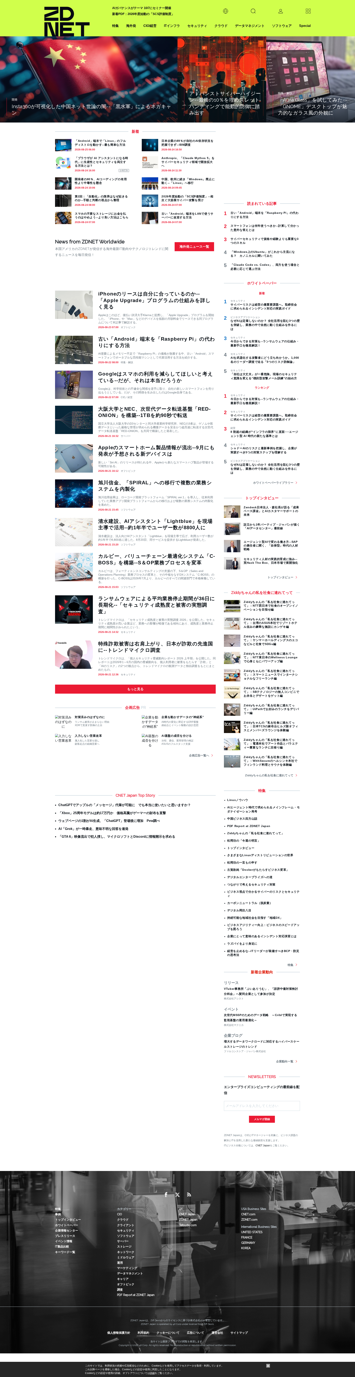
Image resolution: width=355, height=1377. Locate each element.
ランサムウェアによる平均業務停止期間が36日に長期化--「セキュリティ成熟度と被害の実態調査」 (156, 605)
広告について (195, 1332)
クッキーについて (168, 1332)
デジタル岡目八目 (239, 910)
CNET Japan (263, 1145)
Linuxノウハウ (237, 800)
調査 (120, 1289)
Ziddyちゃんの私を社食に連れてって (269, 775)
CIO (119, 1214)
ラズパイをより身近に (242, 943)
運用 (120, 1262)
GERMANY (248, 1242)
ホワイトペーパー (66, 1225)
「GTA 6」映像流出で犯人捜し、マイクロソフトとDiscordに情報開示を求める (116, 836)
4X (181, 1209)
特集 (115, 25)
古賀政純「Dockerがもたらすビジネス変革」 (258, 869)
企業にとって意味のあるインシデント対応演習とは (262, 936)
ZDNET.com (249, 1219)
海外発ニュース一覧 (194, 247)
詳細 (152, 1373)
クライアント (125, 1225)
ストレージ (124, 1246)
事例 (58, 1214)
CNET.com (248, 1214)
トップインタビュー (280, 577)
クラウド (221, 25)
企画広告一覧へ (199, 755)
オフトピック (128, 327)
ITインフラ (172, 25)
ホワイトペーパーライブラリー (273, 482)
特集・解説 (127, 362)
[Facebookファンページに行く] (166, 1195)
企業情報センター (66, 1230)
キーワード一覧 (65, 1252)
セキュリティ (197, 25)
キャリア (123, 1279)
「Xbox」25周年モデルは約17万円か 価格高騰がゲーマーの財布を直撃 (112, 813)
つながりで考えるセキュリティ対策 (251, 884)
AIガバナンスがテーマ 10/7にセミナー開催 (141, 8)
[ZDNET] (75, 18)
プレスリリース (65, 1235)
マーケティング (127, 1268)
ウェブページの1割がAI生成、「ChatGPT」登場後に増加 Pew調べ (109, 821)
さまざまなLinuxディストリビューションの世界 (260, 855)
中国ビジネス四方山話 (242, 818)
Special (305, 25)
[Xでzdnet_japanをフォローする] (177, 1195)
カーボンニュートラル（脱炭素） (250, 903)
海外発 (131, 25)
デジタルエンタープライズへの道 (250, 877)
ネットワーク (125, 1252)
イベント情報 (63, 1241)
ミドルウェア (125, 1257)
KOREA (245, 1248)
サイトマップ (239, 1332)
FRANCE (246, 1237)
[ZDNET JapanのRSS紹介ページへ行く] (189, 1195)
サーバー (126, 436)
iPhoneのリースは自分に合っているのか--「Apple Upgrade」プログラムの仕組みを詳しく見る (154, 300)
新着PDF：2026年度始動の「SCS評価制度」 (143, 14)
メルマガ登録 (262, 1119)
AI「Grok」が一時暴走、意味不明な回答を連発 (93, 829)
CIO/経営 (150, 25)
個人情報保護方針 (118, 1332)
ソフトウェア (282, 25)
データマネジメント (250, 25)
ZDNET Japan (188, 1219)
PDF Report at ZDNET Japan (248, 826)
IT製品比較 (62, 1246)
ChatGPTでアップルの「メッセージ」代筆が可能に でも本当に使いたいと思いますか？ (124, 805)
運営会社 (217, 1332)
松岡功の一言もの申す (242, 862)
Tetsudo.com (188, 1225)
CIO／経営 (127, 397)
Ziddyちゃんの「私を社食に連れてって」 (255, 833)
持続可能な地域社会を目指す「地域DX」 (255, 917)
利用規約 (143, 1332)
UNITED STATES (251, 1232)
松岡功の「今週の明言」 (243, 840)
